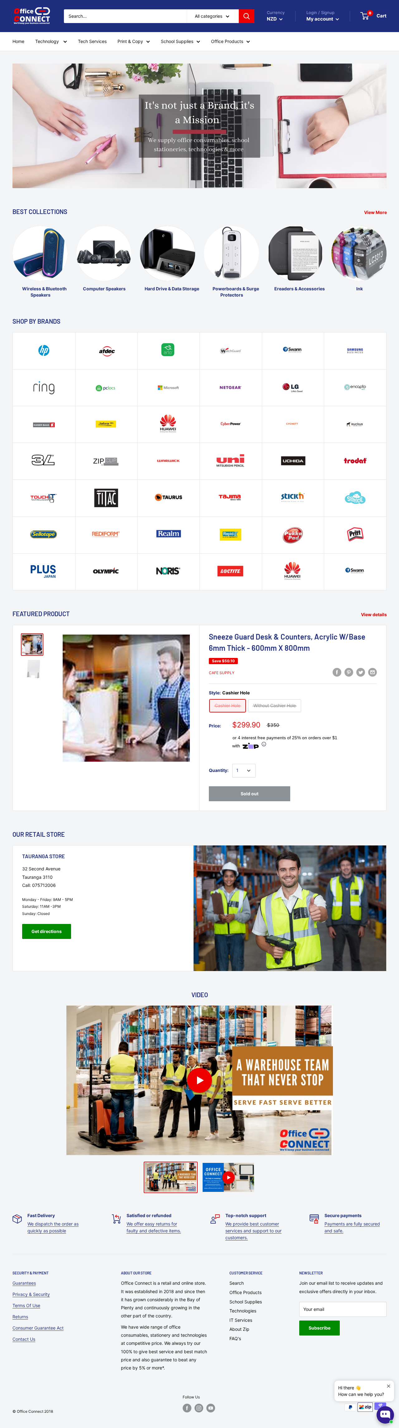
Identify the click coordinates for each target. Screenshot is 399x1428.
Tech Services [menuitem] (92, 41)
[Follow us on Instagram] (199, 1408)
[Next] (386, 255)
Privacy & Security (31, 1294)
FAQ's (235, 1338)
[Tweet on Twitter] (360, 672)
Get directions (46, 931)
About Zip (239, 1329)
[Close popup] (388, 1386)
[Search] (246, 16)
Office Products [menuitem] (227, 41)
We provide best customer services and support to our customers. (253, 1230)
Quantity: (218, 770)
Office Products (245, 1292)
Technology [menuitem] (47, 41)
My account (320, 19)
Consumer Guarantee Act (38, 1327)
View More (376, 212)
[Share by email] (372, 672)
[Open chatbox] (385, 1415)
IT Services (240, 1320)
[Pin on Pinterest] (348, 672)
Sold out (249, 793)
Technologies (242, 1310)
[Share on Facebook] (337, 672)
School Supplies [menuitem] (177, 41)
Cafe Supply (221, 672)
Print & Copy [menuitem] (130, 41)
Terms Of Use (26, 1305)
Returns (20, 1316)
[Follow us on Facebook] (187, 1408)
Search (236, 1283)
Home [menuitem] (18, 41)
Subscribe (319, 1327)
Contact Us (23, 1339)
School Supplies (245, 1301)
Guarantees (24, 1283)
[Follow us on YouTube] (210, 1408)
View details (374, 614)
